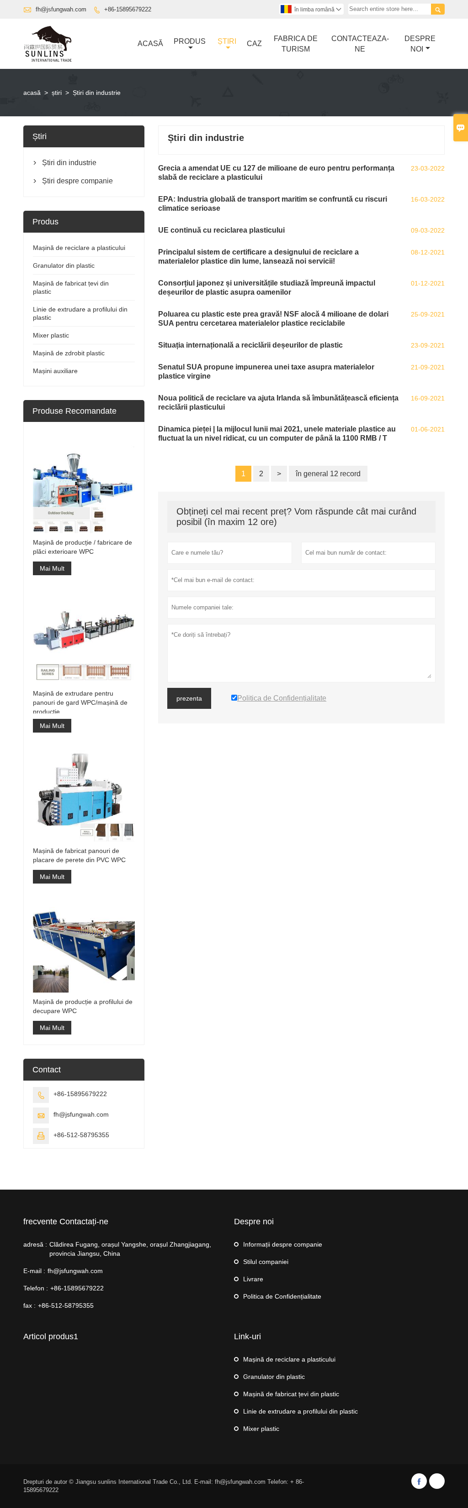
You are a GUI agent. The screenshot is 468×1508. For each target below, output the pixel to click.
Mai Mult (52, 568)
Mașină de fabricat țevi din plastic (291, 1394)
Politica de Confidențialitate (282, 1296)
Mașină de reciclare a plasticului (79, 247)
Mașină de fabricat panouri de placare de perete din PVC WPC (79, 855)
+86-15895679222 (127, 9)
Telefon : (35, 1288)
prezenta (189, 698)
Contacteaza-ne (360, 44)
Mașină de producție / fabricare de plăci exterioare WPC (82, 547)
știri (227, 41)
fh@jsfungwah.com (61, 9)
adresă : (35, 1244)
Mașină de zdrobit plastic (69, 353)
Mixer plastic (51, 335)
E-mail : (34, 1270)
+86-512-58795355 (81, 1135)
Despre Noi (420, 44)
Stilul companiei (265, 1261)
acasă (32, 92)
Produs (190, 41)
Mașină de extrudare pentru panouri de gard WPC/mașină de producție (80, 702)
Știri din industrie (69, 162)
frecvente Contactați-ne (65, 1221)
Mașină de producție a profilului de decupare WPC (83, 1006)
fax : (29, 1305)
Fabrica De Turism (296, 44)
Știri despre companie (77, 181)
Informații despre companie (282, 1244)
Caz (254, 43)
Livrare (253, 1279)
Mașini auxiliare (55, 370)
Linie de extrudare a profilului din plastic (300, 1411)
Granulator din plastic (64, 265)
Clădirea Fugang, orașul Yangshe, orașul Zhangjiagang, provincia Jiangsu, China (130, 1249)
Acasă (150, 43)
